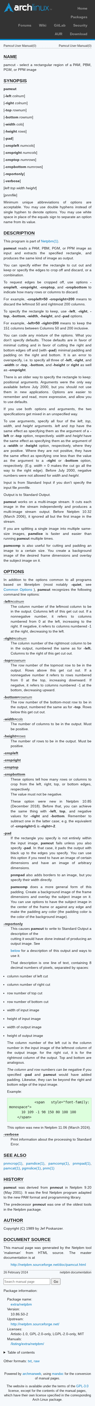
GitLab (60, 25)
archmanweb (32, 1374)
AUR (58, 34)
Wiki (42, 25)
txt (30, 1361)
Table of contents (21, 1352)
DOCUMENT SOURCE (27, 1239)
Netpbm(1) (49, 241)
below (15, 951)
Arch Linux (28, 8)
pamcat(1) (12, 1168)
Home (82, 8)
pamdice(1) (35, 1163)
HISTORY (14, 1179)
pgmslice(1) (31, 1168)
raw (37, 1361)
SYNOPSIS (15, 80)
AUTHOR (13, 1220)
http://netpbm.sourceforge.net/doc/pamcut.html (48, 1265)
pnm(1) (48, 1168)
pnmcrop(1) (13, 1163)
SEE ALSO (15, 1155)
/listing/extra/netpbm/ (27, 1344)
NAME (10, 56)
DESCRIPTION (19, 233)
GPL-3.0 (82, 1386)
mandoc (58, 1374)
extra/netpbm (21, 1304)
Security (80, 25)
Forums (24, 25)
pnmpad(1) (81, 1163)
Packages (79, 17)
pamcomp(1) (58, 1163)
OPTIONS (14, 571)
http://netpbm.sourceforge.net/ (35, 1324)
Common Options (18, 589)
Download (78, 34)
